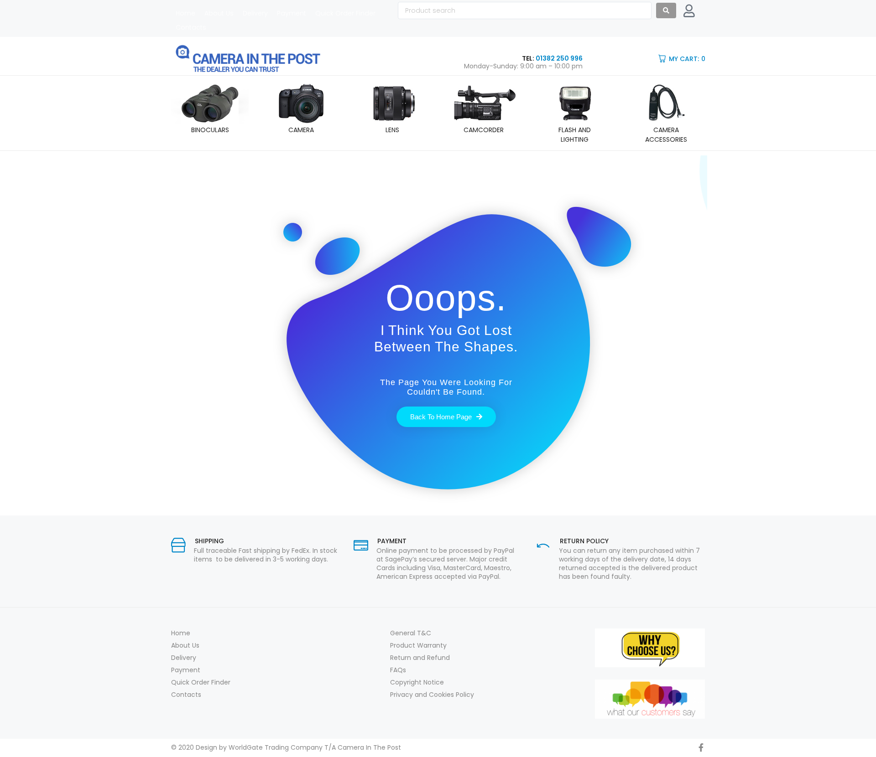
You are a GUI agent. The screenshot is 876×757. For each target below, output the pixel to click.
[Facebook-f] (701, 747)
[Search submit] (666, 10)
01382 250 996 (559, 58)
